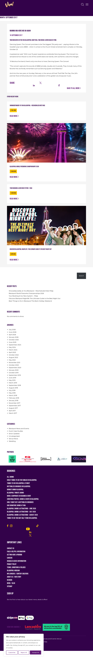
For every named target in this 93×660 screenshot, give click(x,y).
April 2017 (12, 411)
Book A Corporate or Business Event (19, 496)
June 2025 (12, 342)
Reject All (24, 652)
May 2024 (12, 347)
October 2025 (14, 340)
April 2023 (12, 352)
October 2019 (13, 373)
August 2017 (13, 408)
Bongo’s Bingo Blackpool (15, 489)
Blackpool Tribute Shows (15, 493)
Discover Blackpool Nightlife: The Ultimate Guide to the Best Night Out (34, 298)
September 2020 (15, 367)
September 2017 (15, 405)
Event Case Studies (16, 431)
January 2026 (13, 337)
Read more (13, 116)
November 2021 (14, 362)
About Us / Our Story (14, 577)
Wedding (12, 441)
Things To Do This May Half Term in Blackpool (22, 518)
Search (10, 271)
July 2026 (12, 329)
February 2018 (14, 398)
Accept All (35, 652)
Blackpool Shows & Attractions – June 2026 (21, 508)
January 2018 (13, 400)
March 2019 (13, 383)
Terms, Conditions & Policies (16, 567)
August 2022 (13, 357)
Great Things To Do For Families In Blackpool (22, 480)
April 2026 (12, 335)
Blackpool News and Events (19, 428)
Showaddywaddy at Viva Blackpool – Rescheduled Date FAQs (31, 291)
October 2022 (14, 355)
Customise (11, 652)
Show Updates (14, 433)
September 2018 (15, 385)
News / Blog (11, 583)
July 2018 (12, 390)
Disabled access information (16, 561)
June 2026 (12, 332)
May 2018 (12, 393)
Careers (9, 558)
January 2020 (14, 370)
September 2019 (15, 375)
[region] (24, 645)
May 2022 (12, 360)
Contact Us (10, 548)
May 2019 (12, 380)
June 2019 (12, 378)
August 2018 (13, 388)
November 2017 (14, 403)
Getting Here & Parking (14, 555)
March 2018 (13, 395)
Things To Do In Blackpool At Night (18, 483)
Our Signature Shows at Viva (16, 505)
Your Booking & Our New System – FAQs (23, 296)
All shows (10, 477)
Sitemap (9, 586)
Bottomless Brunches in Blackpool (18, 486)
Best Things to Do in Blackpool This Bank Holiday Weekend (30, 301)
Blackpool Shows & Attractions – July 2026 (21, 512)
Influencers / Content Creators (17, 574)
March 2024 (13, 350)
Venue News (13, 439)
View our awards (13, 627)
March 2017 (13, 413)
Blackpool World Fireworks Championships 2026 (26, 293)
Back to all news (73, 88)
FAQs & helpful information (16, 551)
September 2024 (15, 345)
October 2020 (14, 365)
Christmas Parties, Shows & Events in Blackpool (23, 499)
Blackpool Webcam (13, 570)
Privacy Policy (11, 564)
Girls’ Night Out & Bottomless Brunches (20, 502)
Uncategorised (14, 436)
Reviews (9, 580)
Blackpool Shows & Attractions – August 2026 (22, 515)
